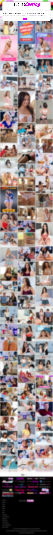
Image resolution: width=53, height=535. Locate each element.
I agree (25, 19)
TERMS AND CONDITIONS (44, 10)
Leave (49, 19)
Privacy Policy (37, 15)
